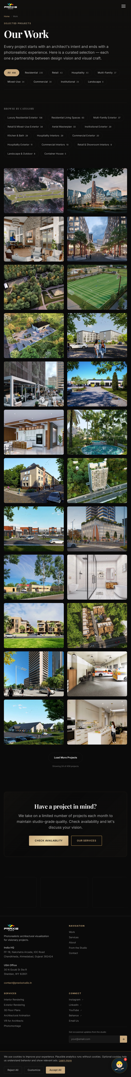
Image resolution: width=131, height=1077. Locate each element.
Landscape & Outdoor (21, 153)
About (72, 942)
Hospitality (80, 72)
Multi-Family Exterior (106, 117)
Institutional (70, 81)
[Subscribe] (123, 1039)
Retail (57, 72)
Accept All (55, 1069)
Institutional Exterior (98, 126)
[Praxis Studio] (10, 6)
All (12, 72)
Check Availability (49, 840)
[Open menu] (123, 6)
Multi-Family (107, 72)
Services (74, 937)
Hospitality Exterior (20, 144)
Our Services (86, 840)
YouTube (75, 1010)
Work (72, 932)
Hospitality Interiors (50, 135)
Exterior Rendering (14, 1004)
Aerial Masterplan (64, 126)
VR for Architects (13, 1020)
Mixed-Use (16, 81)
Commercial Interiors (55, 144)
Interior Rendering (14, 999)
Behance (75, 1015)
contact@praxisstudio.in (18, 982)
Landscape (95, 81)
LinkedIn (75, 1004)
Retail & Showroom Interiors (95, 144)
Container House (55, 153)
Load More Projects (65, 757)
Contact (73, 953)
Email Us (74, 1020)
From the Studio (78, 947)
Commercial (43, 81)
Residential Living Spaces (68, 117)
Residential (34, 72)
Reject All (13, 1069)
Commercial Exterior (85, 135)
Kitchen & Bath (18, 135)
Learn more (65, 1060)
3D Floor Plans (12, 1010)
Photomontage (12, 1025)
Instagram (76, 999)
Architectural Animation (17, 1015)
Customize (34, 1069)
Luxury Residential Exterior (25, 117)
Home (7, 16)
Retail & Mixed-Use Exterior (25, 126)
